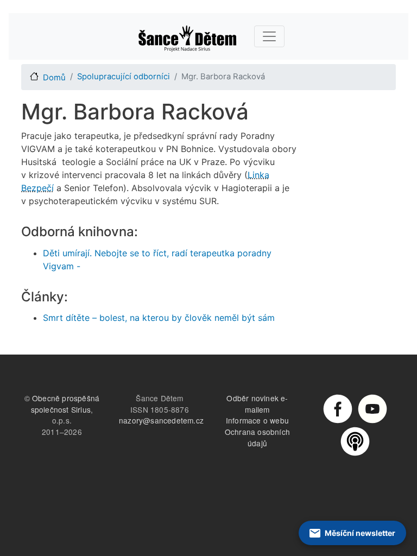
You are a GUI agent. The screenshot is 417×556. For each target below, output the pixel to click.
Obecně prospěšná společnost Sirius (65, 404)
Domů (54, 78)
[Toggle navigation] (269, 36)
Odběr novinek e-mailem (257, 404)
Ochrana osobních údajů (257, 437)
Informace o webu (257, 420)
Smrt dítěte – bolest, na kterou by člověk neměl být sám (159, 317)
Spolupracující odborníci (123, 76)
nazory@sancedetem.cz (161, 420)
